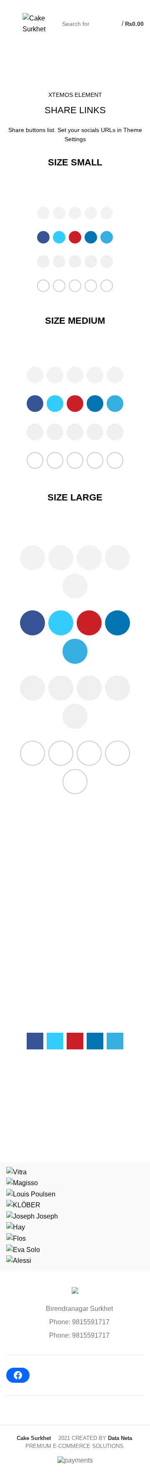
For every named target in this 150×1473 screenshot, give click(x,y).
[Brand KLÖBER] (23, 1204)
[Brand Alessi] (18, 1260)
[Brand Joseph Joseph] (32, 1215)
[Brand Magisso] (22, 1182)
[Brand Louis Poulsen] (30, 1193)
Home (13, 81)
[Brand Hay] (15, 1227)
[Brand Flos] (16, 1238)
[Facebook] (18, 1375)
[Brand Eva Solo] (23, 1249)
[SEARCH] (98, 24)
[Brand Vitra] (16, 1171)
